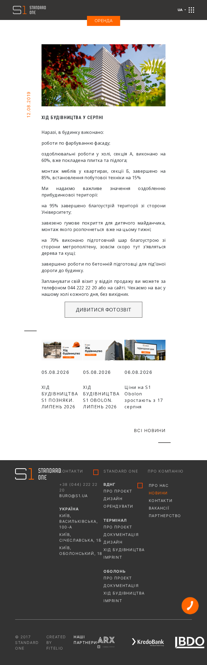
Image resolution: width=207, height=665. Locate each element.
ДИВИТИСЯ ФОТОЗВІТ (103, 309)
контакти (161, 500)
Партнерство (165, 515)
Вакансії (159, 508)
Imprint (113, 557)
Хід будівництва (124, 549)
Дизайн (113, 498)
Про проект (118, 578)
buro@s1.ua (73, 495)
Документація (121, 534)
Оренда (104, 20)
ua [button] (181, 10)
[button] (191, 10)
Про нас (159, 485)
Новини (158, 493)
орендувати (118, 506)
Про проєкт (118, 491)
